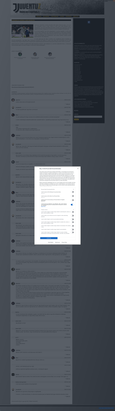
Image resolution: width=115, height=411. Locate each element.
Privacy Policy (64, 242)
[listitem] (57, 189)
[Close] (78, 169)
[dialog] (57, 205)
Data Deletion (50, 242)
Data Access (57, 242)
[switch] (72, 192)
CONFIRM (49, 238)
